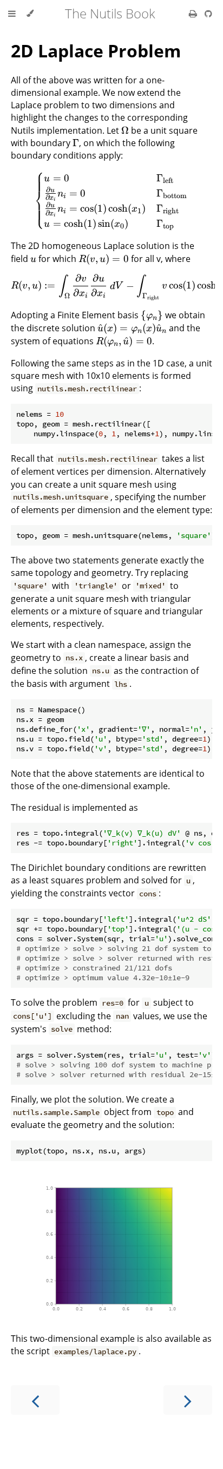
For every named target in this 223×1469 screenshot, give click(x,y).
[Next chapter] (187, 1400)
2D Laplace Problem (96, 50)
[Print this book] (194, 13)
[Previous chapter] (35, 1400)
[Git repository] (208, 13)
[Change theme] (30, 13)
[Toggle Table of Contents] (12, 13)
